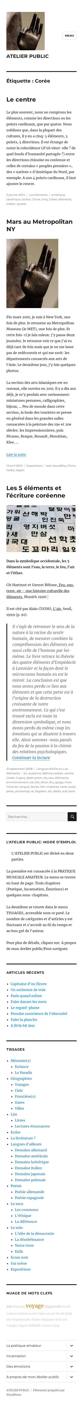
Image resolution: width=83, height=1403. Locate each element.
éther (44, 782)
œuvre (32, 1313)
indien (11, 203)
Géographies (21, 1078)
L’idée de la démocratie (34, 1233)
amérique (58, 195)
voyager (11, 1325)
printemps (22, 791)
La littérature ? (23, 1138)
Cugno (20, 777)
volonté (34, 1325)
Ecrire (15, 1132)
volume (46, 1325)
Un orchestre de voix (28, 990)
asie (49, 465)
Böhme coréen (53, 773)
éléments (65, 199)
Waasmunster (21, 1319)
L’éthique (23, 1216)
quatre (21, 203)
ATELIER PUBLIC (27, 56)
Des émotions (18, 1366)
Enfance (22, 1066)
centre (26, 199)
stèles (57, 791)
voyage (35, 1306)
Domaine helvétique (32, 1162)
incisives (12, 786)
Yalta (41, 1313)
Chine (36, 199)
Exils (19, 1251)
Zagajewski (53, 1306)
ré (32, 791)
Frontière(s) (25, 1096)
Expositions (34, 465)
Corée (53, 199)
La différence (26, 1221)
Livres (20, 1120)
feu (51, 782)
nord (63, 786)
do (45, 777)
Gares (19, 1102)
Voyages (22, 1084)
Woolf (60, 1313)
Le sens (17, 1204)
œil (64, 1319)
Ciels (19, 1090)
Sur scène (19, 1263)
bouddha (59, 465)
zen (9, 1306)
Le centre (21, 99)
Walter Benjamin (42, 1319)
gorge (59, 782)
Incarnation (16, 1356)
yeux (68, 1313)
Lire (14, 1114)
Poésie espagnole (29, 1198)
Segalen (41, 791)
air (25, 773)
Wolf (58, 1319)
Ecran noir (19, 1257)
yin (8, 1319)
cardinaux (13, 199)
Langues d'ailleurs (49, 768)
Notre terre (24, 1245)
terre (72, 791)
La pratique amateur (23, 1346)
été (37, 782)
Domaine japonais (30, 1174)
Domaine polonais (30, 1180)
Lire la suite (16, 454)
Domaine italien (28, 1168)
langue (24, 786)
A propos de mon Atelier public (32, 1377)
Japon (20, 470)
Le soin (17, 1227)
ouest (72, 786)
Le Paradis (23, 1072)
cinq (45, 199)
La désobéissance (29, 1239)
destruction (34, 777)
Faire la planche (24, 1019)
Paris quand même (26, 996)
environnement (17, 782)
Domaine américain (31, 1156)
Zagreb (23, 1325)
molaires (53, 786)
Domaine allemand (31, 1150)
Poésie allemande (29, 1192)
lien (42, 786)
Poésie (16, 1186)
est (32, 782)
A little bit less (23, 1025)
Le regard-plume (25, 1008)
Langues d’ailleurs (26, 1144)
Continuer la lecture (31, 757)
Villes (19, 1108)
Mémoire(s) (21, 1061)
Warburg (19, 1306)
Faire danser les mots (29, 1002)
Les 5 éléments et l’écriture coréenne (35, 491)
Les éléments (38, 195)
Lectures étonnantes (32, 1126)
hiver (68, 782)
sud (64, 791)
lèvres (35, 786)
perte (10, 791)
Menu (69, 35)
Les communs (26, 1210)
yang (55, 1325)
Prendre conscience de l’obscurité (39, 1013)
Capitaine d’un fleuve (29, 984)
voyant (50, 1313)
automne (34, 773)
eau (51, 777)
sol (50, 791)
